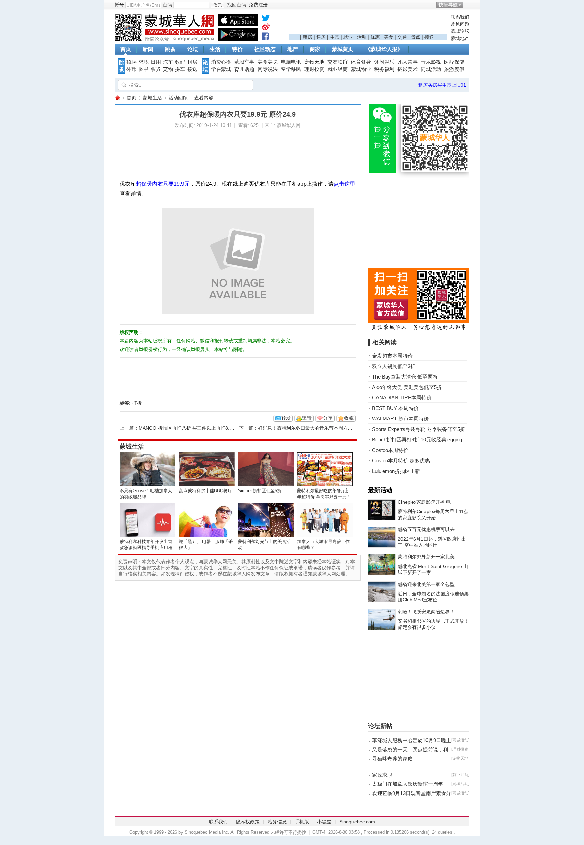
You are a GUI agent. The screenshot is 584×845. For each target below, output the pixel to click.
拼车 (180, 69)
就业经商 (337, 69)
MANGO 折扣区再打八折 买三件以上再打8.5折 (188, 428)
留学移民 (291, 69)
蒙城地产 (460, 38)
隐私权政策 (248, 821)
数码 (180, 62)
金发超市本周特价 (392, 356)
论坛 (192, 49)
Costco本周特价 (390, 450)
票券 (156, 69)
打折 (137, 403)
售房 (321, 37)
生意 (334, 37)
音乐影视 (431, 62)
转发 (286, 418)
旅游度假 (454, 69)
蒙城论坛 (460, 31)
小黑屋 (324, 821)
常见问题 (460, 24)
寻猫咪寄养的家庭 (392, 758)
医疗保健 (454, 62)
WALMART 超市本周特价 (400, 418)
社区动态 (265, 49)
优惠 (375, 37)
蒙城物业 (361, 69)
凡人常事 (407, 62)
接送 (429, 37)
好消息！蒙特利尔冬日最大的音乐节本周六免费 (307, 428)
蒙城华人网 (117, 98)
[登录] (217, 5)
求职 (144, 62)
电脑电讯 (291, 62)
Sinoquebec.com (357, 821)
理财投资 (314, 69)
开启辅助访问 (467, 5)
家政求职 (382, 775)
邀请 (307, 418)
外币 (131, 69)
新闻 (148, 49)
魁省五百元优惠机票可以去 (426, 529)
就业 (348, 37)
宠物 (168, 69)
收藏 (349, 418)
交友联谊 (337, 62)
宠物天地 (314, 62)
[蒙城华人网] (165, 39)
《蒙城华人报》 (384, 49)
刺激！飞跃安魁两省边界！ (426, 611)
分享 (328, 418)
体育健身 (361, 62)
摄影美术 (407, 69)
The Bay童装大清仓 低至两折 (405, 377)
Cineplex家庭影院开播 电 (424, 502)
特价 (237, 49)
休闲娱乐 (384, 62)
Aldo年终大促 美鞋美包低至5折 (407, 387)
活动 (361, 37)
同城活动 (431, 69)
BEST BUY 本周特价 (395, 408)
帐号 (119, 4)
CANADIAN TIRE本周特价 (402, 398)
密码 (167, 4)
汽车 (168, 62)
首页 (125, 49)
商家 (315, 49)
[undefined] (266, 19)
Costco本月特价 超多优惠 (401, 460)
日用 (156, 62)
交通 (402, 37)
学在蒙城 (221, 69)
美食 (388, 37)
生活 (215, 49)
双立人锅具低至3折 (393, 366)
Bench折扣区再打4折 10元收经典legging (417, 439)
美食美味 (268, 62)
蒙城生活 (152, 97)
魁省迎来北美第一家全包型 (426, 584)
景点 (415, 37)
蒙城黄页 (343, 49)
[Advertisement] (368, 24)
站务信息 (277, 821)
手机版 (302, 821)
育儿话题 (244, 69)
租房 (307, 37)
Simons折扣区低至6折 (260, 490)
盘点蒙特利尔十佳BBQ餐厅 (205, 490)
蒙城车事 (244, 62)
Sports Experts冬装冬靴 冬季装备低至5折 (418, 429)
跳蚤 (170, 49)
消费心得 (221, 62)
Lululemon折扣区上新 (396, 471)
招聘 (131, 62)
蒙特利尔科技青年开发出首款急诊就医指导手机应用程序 (146, 547)
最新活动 (380, 490)
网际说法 (268, 69)
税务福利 (384, 69)
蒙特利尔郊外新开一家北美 (426, 556)
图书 (144, 69)
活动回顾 (178, 97)
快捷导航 (448, 4)
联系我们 (460, 17)
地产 (292, 49)
